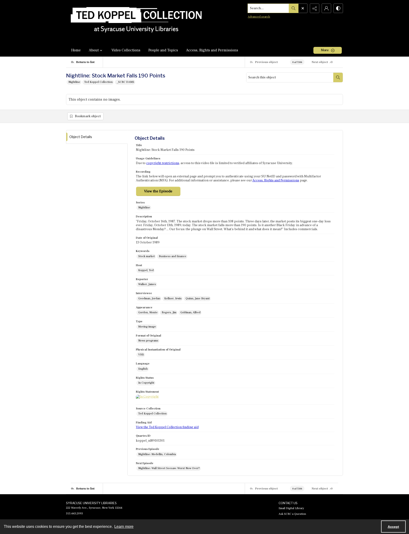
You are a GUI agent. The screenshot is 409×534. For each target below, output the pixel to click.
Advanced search (259, 16)
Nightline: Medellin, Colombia (157, 454)
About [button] (94, 50)
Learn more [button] (123, 527)
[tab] (96, 137)
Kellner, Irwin (173, 298)
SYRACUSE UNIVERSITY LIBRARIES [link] (91, 503)
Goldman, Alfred (190, 312)
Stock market (146, 256)
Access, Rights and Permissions (212, 50)
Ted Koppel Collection (98, 82)
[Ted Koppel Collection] (136, 22)
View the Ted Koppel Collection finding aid (167, 427)
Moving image (147, 326)
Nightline (74, 82)
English (143, 369)
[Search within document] (338, 77)
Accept (393, 527)
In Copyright (146, 383)
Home (76, 50)
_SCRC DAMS (125, 82)
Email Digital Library (291, 508)
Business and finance (172, 256)
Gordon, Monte (148, 312)
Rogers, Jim (169, 312)
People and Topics (163, 50)
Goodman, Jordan (149, 298)
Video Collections (125, 50)
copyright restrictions (162, 163)
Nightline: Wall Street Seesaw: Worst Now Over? (169, 468)
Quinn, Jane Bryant (198, 298)
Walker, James (147, 284)
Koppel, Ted (146, 270)
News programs (148, 340)
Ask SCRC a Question (292, 514)
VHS (141, 354)
